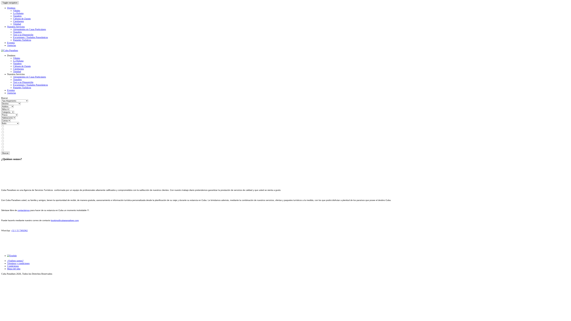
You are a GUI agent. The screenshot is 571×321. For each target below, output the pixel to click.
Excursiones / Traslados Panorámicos (30, 37)
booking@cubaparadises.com (65, 220)
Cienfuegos (18, 21)
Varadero (17, 16)
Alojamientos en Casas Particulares (29, 29)
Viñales (16, 10)
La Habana (18, 13)
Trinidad (17, 24)
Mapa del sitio (13, 269)
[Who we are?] (12, 255)
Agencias (11, 45)
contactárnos (24, 210)
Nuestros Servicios (16, 26)
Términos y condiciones (18, 263)
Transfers (17, 32)
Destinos (11, 8)
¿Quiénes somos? (15, 260)
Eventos (11, 42)
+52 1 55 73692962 (19, 230)
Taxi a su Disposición (23, 34)
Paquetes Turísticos (22, 40)
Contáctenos (13, 266)
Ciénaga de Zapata (22, 18)
